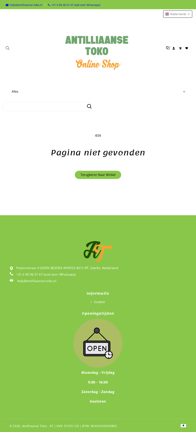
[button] (8, 48)
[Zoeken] (89, 106)
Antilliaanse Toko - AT (37, 426)
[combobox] (47, 106)
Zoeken (99, 302)
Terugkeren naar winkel (98, 175)
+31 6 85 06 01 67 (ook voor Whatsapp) (46, 274)
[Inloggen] (173, 48)
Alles (15, 91)
